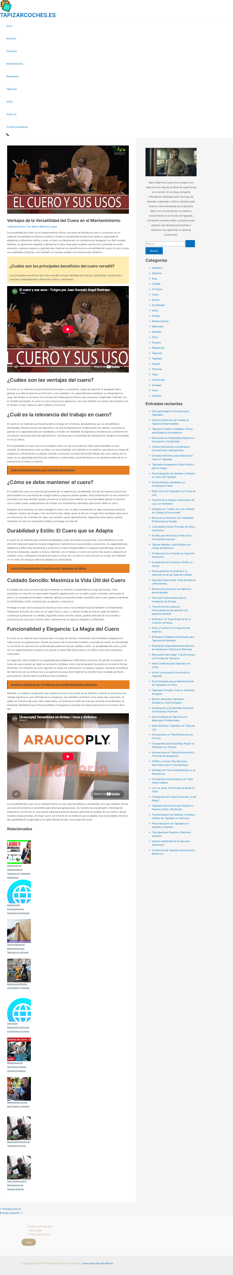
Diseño (156, 299)
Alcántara (157, 267)
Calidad (156, 283)
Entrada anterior (10, 1208)
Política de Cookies (40, 1234)
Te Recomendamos (17, 126)
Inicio (9, 25)
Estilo (155, 310)
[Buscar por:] (170, 243)
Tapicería (11, 89)
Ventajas (156, 385)
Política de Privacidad (40, 1226)
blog (154, 278)
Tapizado (157, 358)
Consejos (11, 51)
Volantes (157, 395)
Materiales (158, 326)
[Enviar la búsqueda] (190, 243)
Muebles (157, 331)
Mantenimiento (14, 63)
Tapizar (156, 363)
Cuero (155, 294)
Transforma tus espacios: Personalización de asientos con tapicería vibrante (170, 610)
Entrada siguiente (11, 1212)
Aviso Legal (35, 1230)
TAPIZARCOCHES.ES (28, 15)
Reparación (12, 76)
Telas (155, 374)
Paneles (156, 342)
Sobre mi (11, 114)
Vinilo (9, 101)
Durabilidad (158, 305)
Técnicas (157, 369)
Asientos (11, 38)
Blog (28, 1242)
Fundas (156, 315)
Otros (155, 337)
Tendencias (158, 379)
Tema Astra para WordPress (97, 1263)
